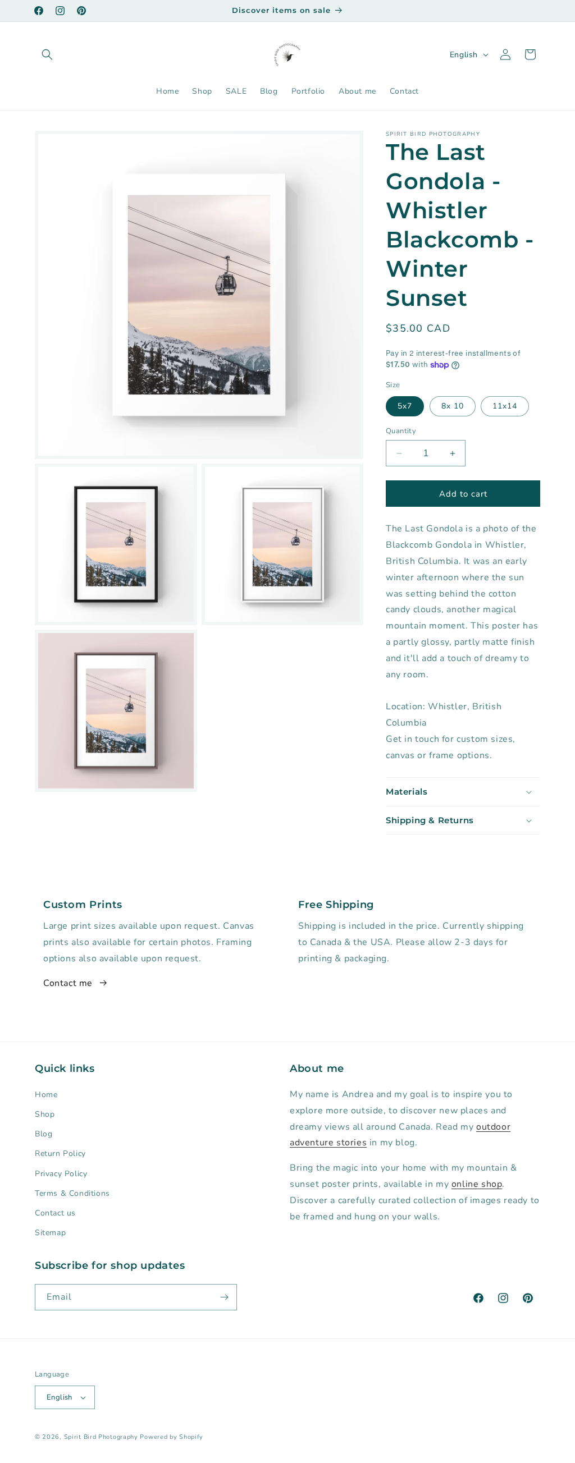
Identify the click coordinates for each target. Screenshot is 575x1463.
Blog (43, 1134)
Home (46, 1094)
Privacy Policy (61, 1173)
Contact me (68, 983)
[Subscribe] (224, 1297)
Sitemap (50, 1232)
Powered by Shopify (171, 1437)
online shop (477, 1184)
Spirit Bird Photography (101, 1437)
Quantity (401, 431)
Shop (44, 1114)
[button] (47, 54)
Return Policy (60, 1153)
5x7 (405, 406)
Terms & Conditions (72, 1193)
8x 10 (452, 406)
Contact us (55, 1213)
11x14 (504, 406)
